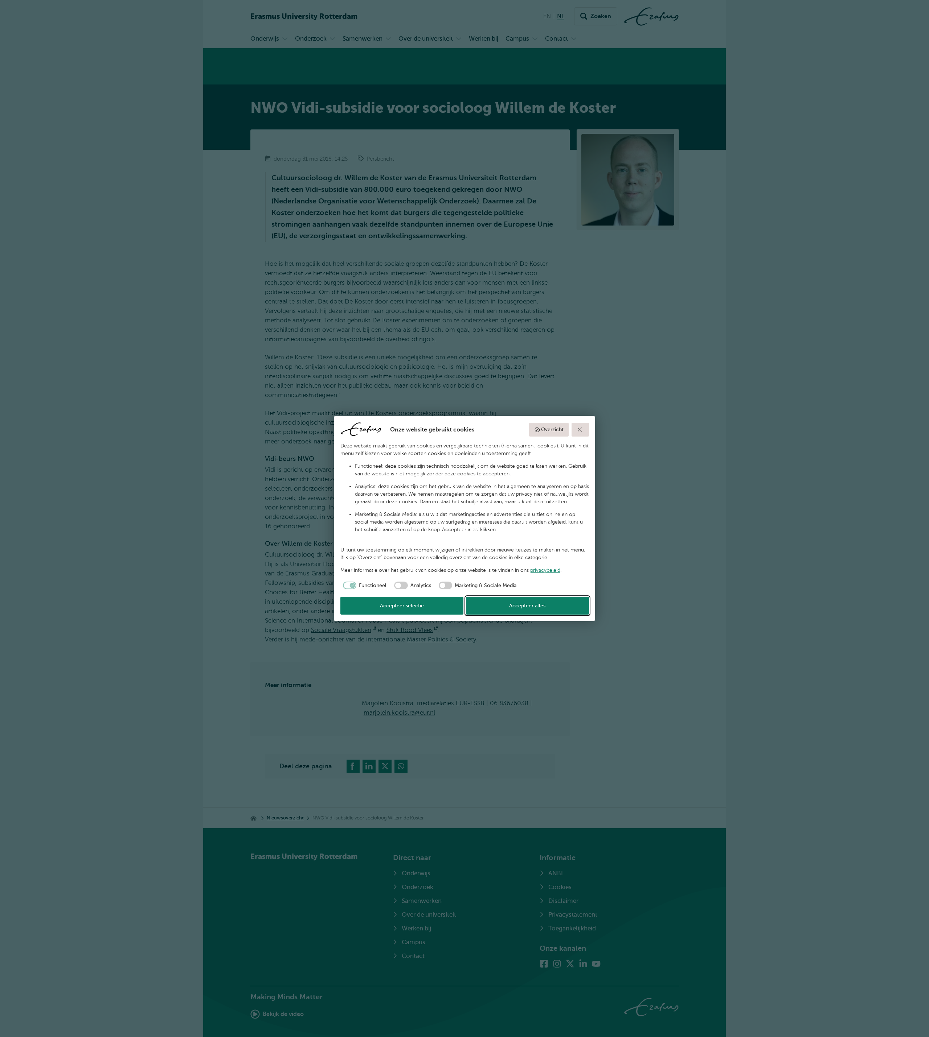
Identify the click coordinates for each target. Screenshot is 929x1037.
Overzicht (552, 429)
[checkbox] (363, 586)
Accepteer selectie (402, 605)
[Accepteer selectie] (580, 430)
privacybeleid (545, 570)
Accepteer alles (527, 605)
